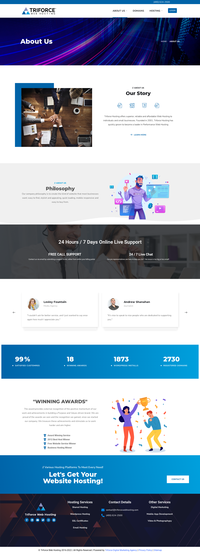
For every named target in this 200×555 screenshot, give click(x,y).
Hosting (155, 10)
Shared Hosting (80, 507)
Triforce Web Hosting (40, 514)
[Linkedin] (32, 520)
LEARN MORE (139, 135)
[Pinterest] (54, 520)
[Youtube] (38, 520)
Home (164, 41)
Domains (138, 10)
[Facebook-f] (27, 520)
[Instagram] (48, 520)
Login (172, 10)
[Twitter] (43, 520)
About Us (119, 10)
